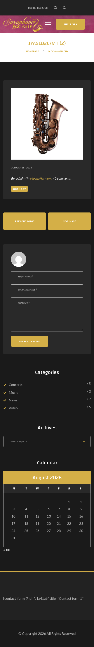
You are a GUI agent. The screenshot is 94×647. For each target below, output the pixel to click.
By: (17, 178)
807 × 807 (19, 189)
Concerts (16, 384)
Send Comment (30, 341)
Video (13, 408)
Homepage (32, 51)
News (13, 400)
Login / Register (38, 7)
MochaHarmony (58, 51)
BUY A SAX (70, 24)
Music (13, 392)
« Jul (6, 550)
